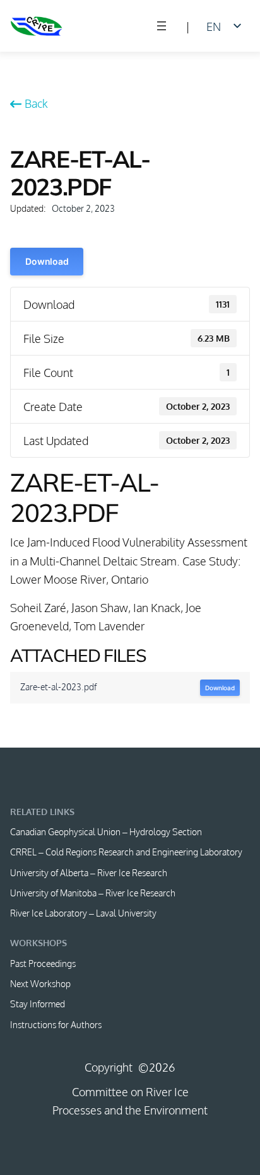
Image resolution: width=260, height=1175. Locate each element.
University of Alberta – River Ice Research (88, 872)
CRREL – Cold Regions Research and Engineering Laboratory (126, 851)
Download (46, 261)
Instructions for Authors (56, 1024)
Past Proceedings (43, 963)
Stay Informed (37, 1003)
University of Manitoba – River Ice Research (92, 892)
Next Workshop (40, 983)
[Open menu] (161, 25)
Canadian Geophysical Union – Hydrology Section (106, 831)
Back (36, 103)
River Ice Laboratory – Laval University (83, 912)
